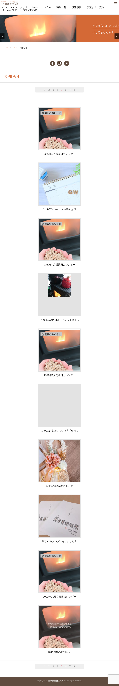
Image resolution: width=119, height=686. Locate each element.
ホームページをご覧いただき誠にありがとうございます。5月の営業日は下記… (59, 129)
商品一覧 (61, 7)
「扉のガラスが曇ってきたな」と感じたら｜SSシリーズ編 (59, 406)
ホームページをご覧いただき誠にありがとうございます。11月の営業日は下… (59, 572)
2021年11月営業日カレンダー (59, 597)
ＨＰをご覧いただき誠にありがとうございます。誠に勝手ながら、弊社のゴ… (59, 184)
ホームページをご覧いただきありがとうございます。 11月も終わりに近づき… (59, 516)
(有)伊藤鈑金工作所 (55, 681)
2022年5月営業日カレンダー (59, 154)
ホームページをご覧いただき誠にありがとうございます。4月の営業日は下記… (59, 239)
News (35, 7)
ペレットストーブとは (14, 7)
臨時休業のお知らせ (59, 652)
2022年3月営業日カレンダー (59, 375)
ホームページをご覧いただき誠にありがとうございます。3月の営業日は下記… (59, 350)
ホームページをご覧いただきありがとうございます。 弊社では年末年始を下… (59, 461)
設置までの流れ (95, 7)
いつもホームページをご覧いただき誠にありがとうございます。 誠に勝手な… (59, 627)
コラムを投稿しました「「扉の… (59, 430)
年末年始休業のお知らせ (59, 486)
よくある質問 (9, 10)
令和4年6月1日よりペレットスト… (59, 320)
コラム (47, 7)
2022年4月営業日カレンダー (59, 264)
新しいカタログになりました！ (59, 541)
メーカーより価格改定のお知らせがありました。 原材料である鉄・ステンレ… (59, 295)
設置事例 (77, 7)
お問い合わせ (29, 10)
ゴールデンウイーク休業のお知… (59, 209)
